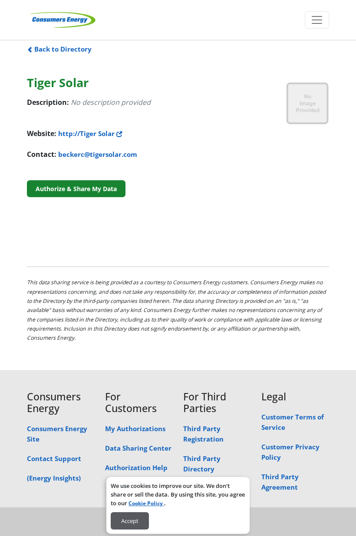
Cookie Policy (146, 503)
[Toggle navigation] (317, 20)
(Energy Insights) (54, 478)
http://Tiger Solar (87, 133)
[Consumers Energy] (63, 20)
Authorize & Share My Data (76, 189)
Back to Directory (62, 49)
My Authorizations (135, 428)
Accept (129, 521)
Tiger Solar (58, 83)
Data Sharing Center (138, 448)
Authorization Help (136, 467)
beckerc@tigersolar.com (97, 154)
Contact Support (54, 458)
